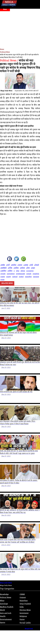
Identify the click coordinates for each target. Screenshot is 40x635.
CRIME (22, 594)
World (2, 610)
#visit (2, 279)
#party (8, 276)
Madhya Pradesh (6, 606)
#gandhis (28, 276)
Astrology (4, 603)
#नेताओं (36, 265)
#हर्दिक (10, 268)
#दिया (28, 268)
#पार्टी (8, 265)
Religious (23, 616)
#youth (2, 273)
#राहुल (33, 268)
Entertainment (6, 619)
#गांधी (31, 265)
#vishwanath (20, 273)
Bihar (2, 600)
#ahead (14, 276)
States (22, 619)
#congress (29, 271)
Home (2, 49)
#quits (2, 276)
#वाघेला (22, 268)
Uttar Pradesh (25, 603)
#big (17, 271)
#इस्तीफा (13, 265)
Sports (2, 622)
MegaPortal (29, 628)
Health (2, 616)
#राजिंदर (10, 271)
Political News (5, 52)
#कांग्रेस (2, 265)
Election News (25, 610)
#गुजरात (20, 265)
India (22, 606)
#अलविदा (3, 271)
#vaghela (36, 273)
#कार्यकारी (3, 268)
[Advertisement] (20, 32)
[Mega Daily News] (9, 7)
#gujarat (36, 276)
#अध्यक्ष (25, 265)
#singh (28, 273)
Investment (24, 613)
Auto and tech (5, 613)
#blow (23, 271)
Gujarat (23, 597)
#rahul (21, 276)
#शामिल (16, 268)
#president (11, 273)
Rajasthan (24, 600)
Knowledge (4, 594)
